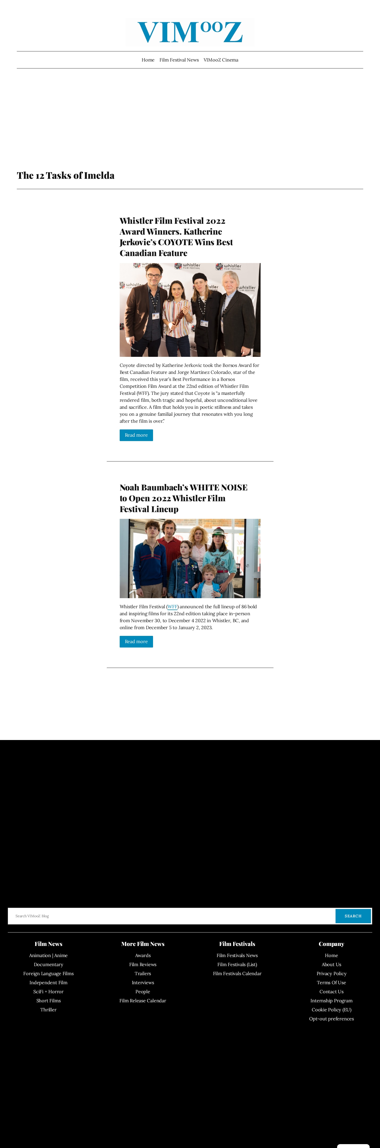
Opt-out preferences (331, 1019)
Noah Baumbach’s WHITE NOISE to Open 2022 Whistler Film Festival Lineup (184, 498)
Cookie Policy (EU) (331, 1010)
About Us (331, 964)
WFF (172, 607)
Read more (136, 435)
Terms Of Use (331, 982)
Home (148, 60)
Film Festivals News (237, 955)
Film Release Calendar (142, 1001)
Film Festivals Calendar (237, 973)
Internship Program (331, 1001)
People (142, 992)
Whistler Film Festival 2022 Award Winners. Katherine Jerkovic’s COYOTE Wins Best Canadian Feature (176, 236)
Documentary (48, 964)
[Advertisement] (190, 128)
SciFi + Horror (48, 992)
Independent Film (48, 982)
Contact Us (332, 992)
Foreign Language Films (48, 973)
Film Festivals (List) (237, 964)
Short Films (48, 1001)
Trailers (143, 973)
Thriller (48, 1010)
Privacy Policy (332, 973)
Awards (143, 955)
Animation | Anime (48, 955)
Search (353, 916)
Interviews (143, 982)
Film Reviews (142, 964)
